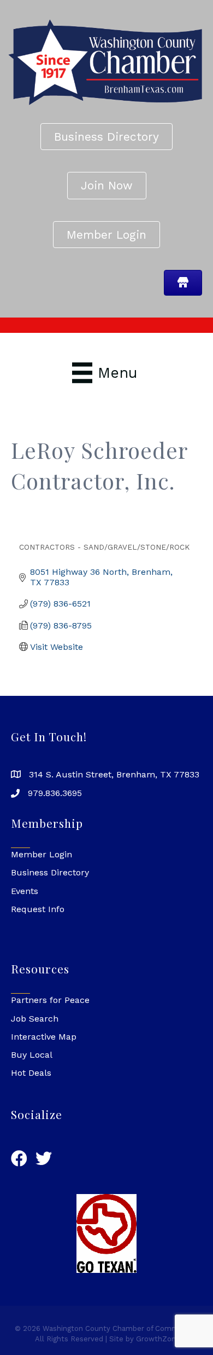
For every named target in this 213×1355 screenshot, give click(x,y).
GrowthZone (158, 1339)
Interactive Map (43, 1036)
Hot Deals (31, 1073)
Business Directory (50, 872)
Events (24, 891)
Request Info (37, 909)
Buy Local (31, 1055)
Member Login (41, 854)
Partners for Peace (50, 1000)
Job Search (34, 1018)
